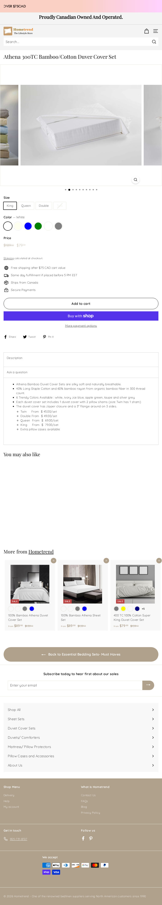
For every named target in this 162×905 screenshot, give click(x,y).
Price (7, 238)
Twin (60, 206)
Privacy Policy (90, 812)
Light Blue (28, 226)
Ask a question (17, 372)
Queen (26, 206)
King (10, 206)
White (8, 226)
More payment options (81, 326)
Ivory (18, 226)
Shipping (9, 258)
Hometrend (41, 551)
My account (11, 806)
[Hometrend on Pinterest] (91, 838)
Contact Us (88, 795)
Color (14, 217)
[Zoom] (135, 180)
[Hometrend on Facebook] (83, 838)
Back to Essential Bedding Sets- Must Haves (83, 654)
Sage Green (38, 226)
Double (44, 206)
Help (6, 801)
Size (7, 198)
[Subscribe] (148, 685)
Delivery (9, 795)
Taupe (48, 226)
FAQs (84, 801)
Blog (84, 806)
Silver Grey (58, 226)
